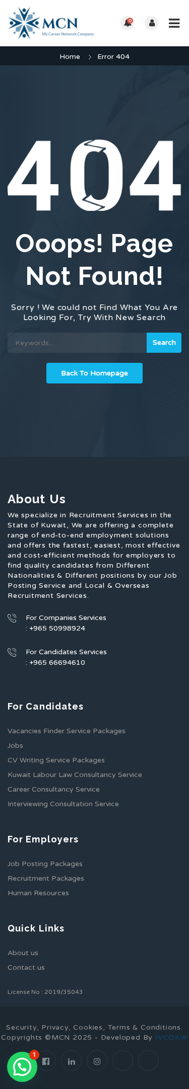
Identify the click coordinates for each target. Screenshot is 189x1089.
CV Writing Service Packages (56, 760)
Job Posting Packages (45, 864)
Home (69, 56)
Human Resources (38, 893)
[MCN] (51, 23)
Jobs (15, 745)
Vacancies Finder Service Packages (66, 731)
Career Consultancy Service (54, 789)
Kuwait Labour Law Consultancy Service (75, 774)
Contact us (26, 967)
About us (23, 953)
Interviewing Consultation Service (63, 804)
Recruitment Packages (46, 878)
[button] (22, 1067)
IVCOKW (171, 1037)
